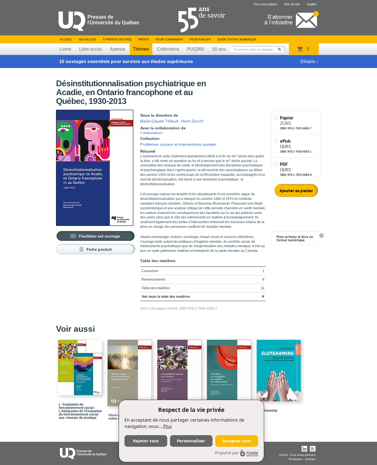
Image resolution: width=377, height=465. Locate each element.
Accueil (66, 39)
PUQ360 (195, 49)
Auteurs (117, 49)
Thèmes (141, 49)
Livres (65, 49)
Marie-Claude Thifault (159, 121)
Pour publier (200, 39)
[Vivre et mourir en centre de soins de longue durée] (130, 370)
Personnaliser (191, 440)
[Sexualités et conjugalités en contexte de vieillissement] (230, 370)
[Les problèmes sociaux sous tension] (180, 370)
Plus (167, 426)
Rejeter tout (146, 440)
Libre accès (90, 49)
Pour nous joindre (265, 4)
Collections (168, 49)
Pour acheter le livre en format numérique (295, 238)
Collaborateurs (151, 133)
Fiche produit (99, 249)
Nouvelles (87, 39)
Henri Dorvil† (192, 121)
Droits (143, 39)
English (312, 4)
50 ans (218, 49)
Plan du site (292, 4)
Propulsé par (227, 452)
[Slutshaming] (279, 368)
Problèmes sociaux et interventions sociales (178, 144)
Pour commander (169, 39)
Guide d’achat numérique (236, 39)
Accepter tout (236, 440)
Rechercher (281, 49)
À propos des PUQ (117, 39)
